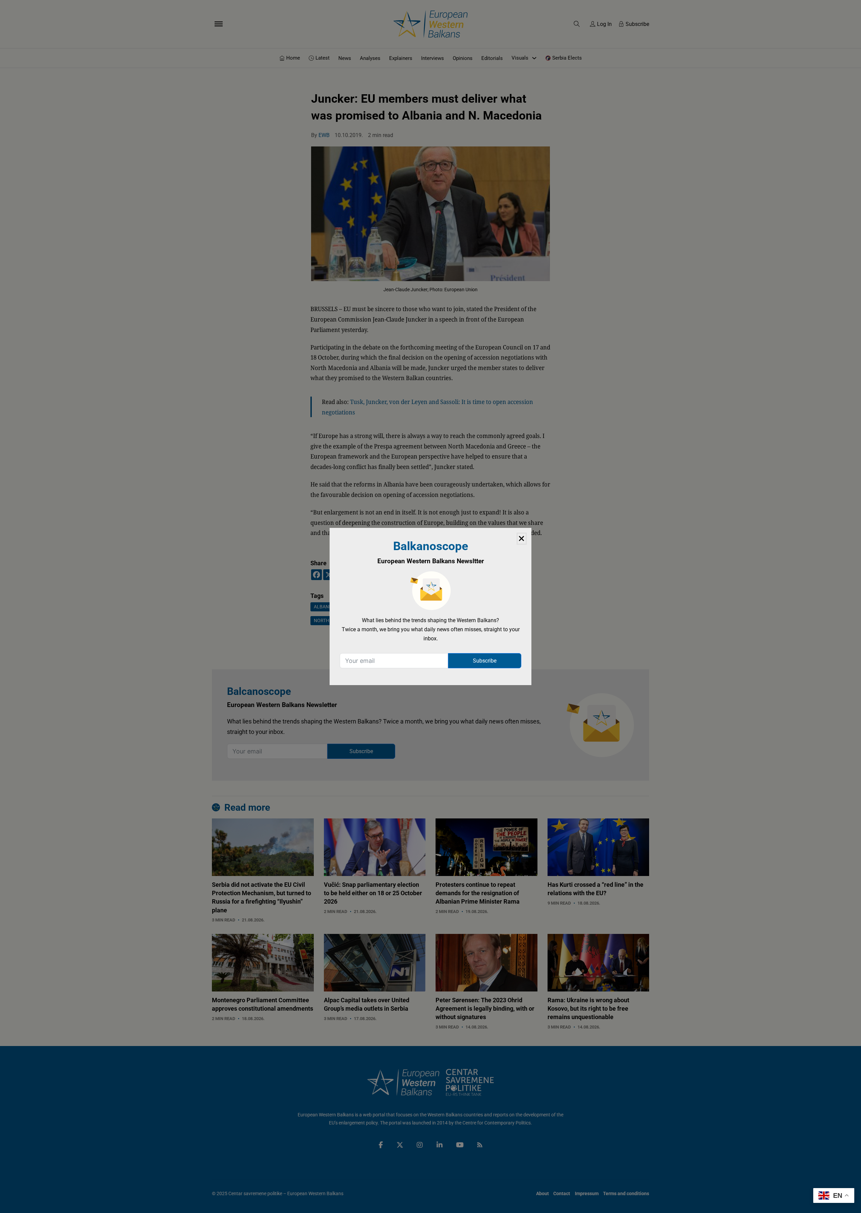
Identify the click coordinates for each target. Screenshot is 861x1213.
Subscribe (484, 661)
